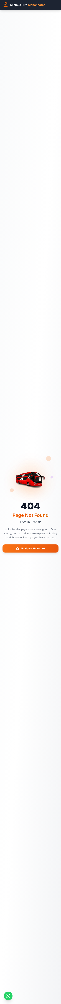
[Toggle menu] (55, 5)
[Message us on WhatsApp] (8, 996)
